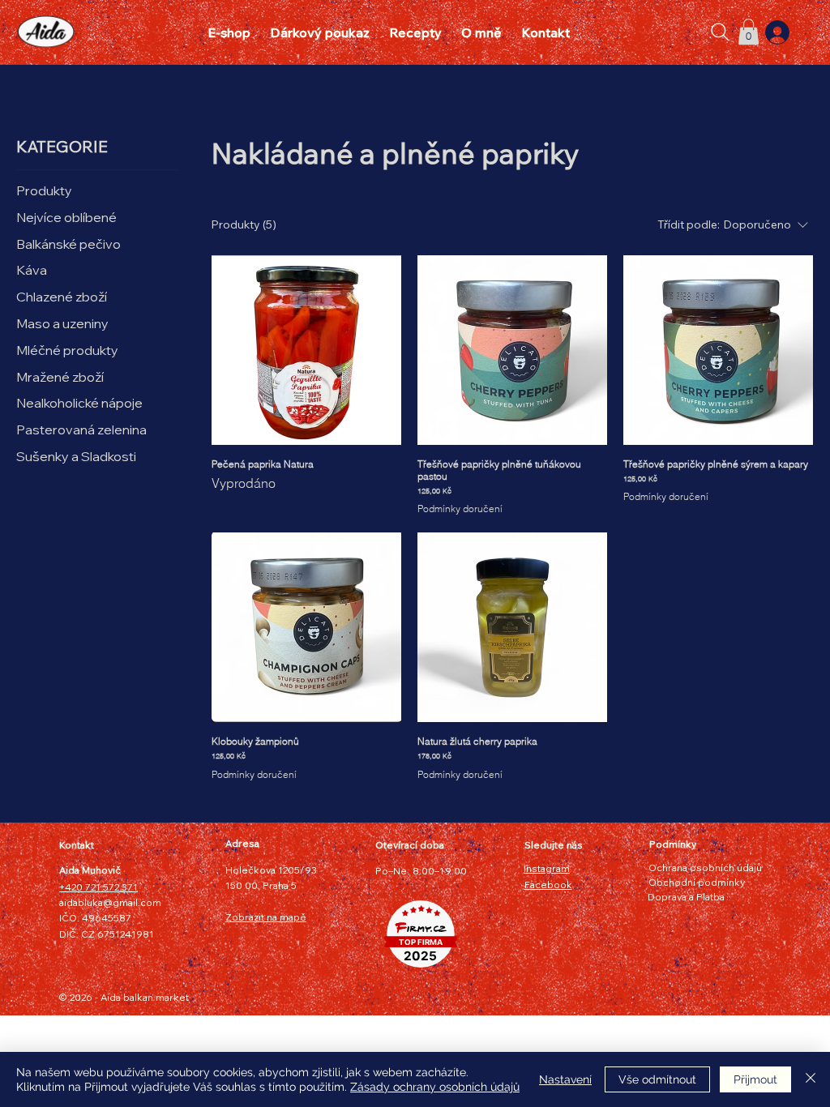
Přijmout (755, 1079)
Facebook (548, 884)
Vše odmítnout (657, 1079)
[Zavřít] (810, 1079)
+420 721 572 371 (98, 887)
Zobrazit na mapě (265, 917)
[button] (748, 32)
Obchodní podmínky (696, 882)
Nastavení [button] (565, 1079)
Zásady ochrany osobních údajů (435, 1086)
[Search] (721, 32)
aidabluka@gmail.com (110, 902)
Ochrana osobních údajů (705, 867)
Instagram (547, 868)
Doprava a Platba (686, 897)
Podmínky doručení (460, 508)
